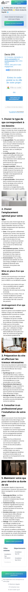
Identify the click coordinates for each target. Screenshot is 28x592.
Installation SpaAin (18, 553)
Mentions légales (15, 584)
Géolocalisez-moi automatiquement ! (14, 98)
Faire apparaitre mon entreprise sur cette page (13, 580)
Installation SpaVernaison (7, 556)
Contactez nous (14, 587)
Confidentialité (13, 111)
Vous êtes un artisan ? (20, 112)
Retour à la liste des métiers (14, 107)
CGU (10, 111)
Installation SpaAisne (18, 559)
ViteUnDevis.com (12, 112)
